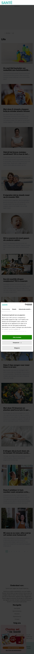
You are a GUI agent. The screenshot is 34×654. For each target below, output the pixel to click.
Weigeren (17, 348)
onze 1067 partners (12, 317)
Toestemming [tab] (6, 309)
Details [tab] (14, 309)
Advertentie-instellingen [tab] (26, 309)
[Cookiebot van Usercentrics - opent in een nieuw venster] (25, 305)
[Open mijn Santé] (28, 2)
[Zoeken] (31, 2)
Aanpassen (16, 342)
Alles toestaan (17, 337)
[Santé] (6, 2)
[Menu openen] (24, 2)
